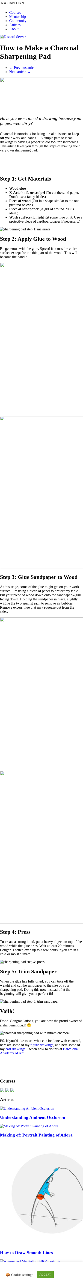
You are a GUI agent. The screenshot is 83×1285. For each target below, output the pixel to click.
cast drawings (15, 1049)
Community (18, 21)
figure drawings (41, 1045)
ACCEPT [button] (45, 1274)
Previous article (22, 68)
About (13, 29)
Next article (20, 72)
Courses (15, 12)
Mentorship (17, 17)
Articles (15, 25)
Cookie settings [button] (22, 1275)
